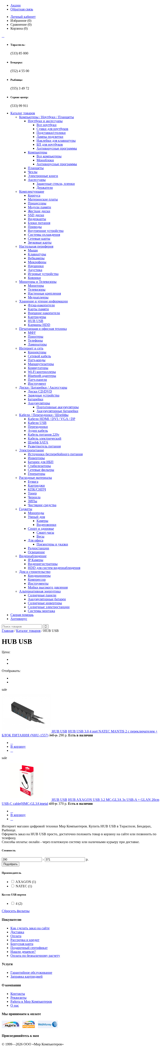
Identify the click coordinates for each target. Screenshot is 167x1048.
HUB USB (35, 321)
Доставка (17, 932)
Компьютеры (37, 152)
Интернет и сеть (31, 348)
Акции (15, 5)
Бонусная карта (21, 944)
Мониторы (36, 285)
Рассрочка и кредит (24, 940)
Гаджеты (25, 509)
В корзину (18, 746)
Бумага (33, 481)
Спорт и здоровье (41, 528)
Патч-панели (37, 379)
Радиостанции (38, 548)
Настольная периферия (36, 246)
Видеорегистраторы (43, 564)
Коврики (34, 278)
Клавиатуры (37, 254)
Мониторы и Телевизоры (38, 282)
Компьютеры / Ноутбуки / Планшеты (46, 117)
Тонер (32, 493)
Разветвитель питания (44, 446)
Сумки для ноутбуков (52, 129)
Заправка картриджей (26, 976)
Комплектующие (31, 191)
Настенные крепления (44, 293)
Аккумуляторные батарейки (57, 411)
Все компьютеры (49, 156)
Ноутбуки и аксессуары (45, 121)
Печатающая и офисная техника (43, 329)
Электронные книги (43, 176)
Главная (7, 631)
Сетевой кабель (39, 356)
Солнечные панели (42, 595)
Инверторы (36, 458)
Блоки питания (39, 223)
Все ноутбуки (47, 125)
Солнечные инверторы (45, 603)
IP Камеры (35, 560)
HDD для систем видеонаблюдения (54, 568)
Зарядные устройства (43, 395)
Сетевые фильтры (41, 470)
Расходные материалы (35, 477)
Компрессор (37, 579)
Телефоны (35, 340)
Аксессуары (37, 180)
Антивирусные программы (57, 148)
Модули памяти (39, 207)
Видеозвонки (46, 525)
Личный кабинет (23, 17)
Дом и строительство (34, 572)
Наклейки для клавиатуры (56, 140)
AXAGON (25, 882)
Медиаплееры (38, 297)
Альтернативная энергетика (40, 591)
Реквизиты (18, 997)
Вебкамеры (36, 258)
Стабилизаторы (39, 466)
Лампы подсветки (50, 136)
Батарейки (35, 399)
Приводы (35, 227)
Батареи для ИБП (40, 462)
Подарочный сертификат (29, 948)
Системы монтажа (41, 611)
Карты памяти (38, 309)
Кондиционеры (39, 575)
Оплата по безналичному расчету (35, 955)
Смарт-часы (45, 532)
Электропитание (31, 450)
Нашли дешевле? (23, 951)
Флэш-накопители (41, 305)
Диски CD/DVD (40, 391)
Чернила (34, 497)
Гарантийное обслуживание (31, 972)
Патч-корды (36, 360)
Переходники (38, 427)
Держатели (45, 187)
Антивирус (18, 619)
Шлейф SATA (38, 442)
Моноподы (36, 513)
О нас (14, 1005)
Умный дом (36, 517)
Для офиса (35, 540)
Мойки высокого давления (48, 587)
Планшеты (36, 168)
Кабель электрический (44, 438)
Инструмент (37, 383)
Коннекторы (37, 352)
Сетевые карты (39, 238)
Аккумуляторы (39, 403)
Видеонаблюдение (33, 556)
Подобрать (10, 864)
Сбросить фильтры (16, 911)
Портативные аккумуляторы (58, 407)
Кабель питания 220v (43, 434)
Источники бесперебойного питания (55, 454)
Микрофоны (37, 262)
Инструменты (38, 583)
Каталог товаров (22, 113)
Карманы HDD (39, 325)
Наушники (36, 266)
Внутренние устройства (45, 231)
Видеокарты (37, 219)
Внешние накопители (44, 313)
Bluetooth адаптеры (42, 376)
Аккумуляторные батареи (47, 599)
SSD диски (36, 215)
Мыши (33, 250)
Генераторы (36, 474)
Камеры (42, 521)
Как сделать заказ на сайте (30, 928)
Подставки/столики (51, 133)
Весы (40, 536)
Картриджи (36, 485)
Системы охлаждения (44, 234)
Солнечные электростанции (49, 607)
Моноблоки (45, 160)
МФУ (32, 332)
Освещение (36, 552)
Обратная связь (21, 9)
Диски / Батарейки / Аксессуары (43, 387)
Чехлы (32, 172)
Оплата (15, 936)
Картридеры (37, 317)
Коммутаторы (38, 368)
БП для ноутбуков (50, 144)
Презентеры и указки (52, 544)
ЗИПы (32, 501)
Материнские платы (43, 199)
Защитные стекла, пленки (56, 184)
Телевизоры (36, 289)
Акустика (35, 270)
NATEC (24, 886)
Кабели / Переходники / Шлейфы (43, 415)
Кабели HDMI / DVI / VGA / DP (51, 419)
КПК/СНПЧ (37, 489)
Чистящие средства (42, 505)
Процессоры (37, 203)
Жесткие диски (39, 211)
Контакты (17, 994)
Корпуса (34, 195)
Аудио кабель (38, 430)
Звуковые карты (40, 242)
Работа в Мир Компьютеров (31, 1001)
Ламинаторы (37, 344)
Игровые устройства (43, 274)
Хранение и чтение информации (43, 301)
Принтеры (35, 336)
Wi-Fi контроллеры (42, 372)
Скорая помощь (21, 615)
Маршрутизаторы (41, 364)
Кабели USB (37, 423)
